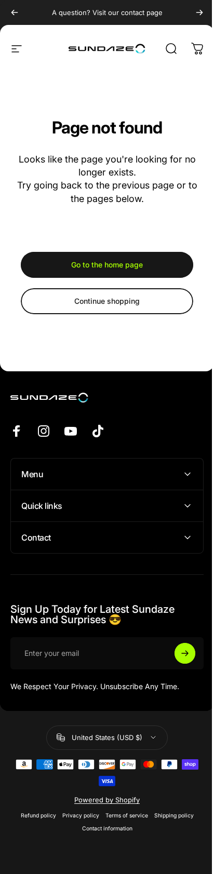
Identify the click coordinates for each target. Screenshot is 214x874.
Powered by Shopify (103, 800)
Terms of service (122, 815)
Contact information (103, 828)
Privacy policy (76, 815)
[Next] (199, 12)
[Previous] (14, 12)
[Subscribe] (177, 653)
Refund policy (34, 815)
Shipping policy (170, 815)
